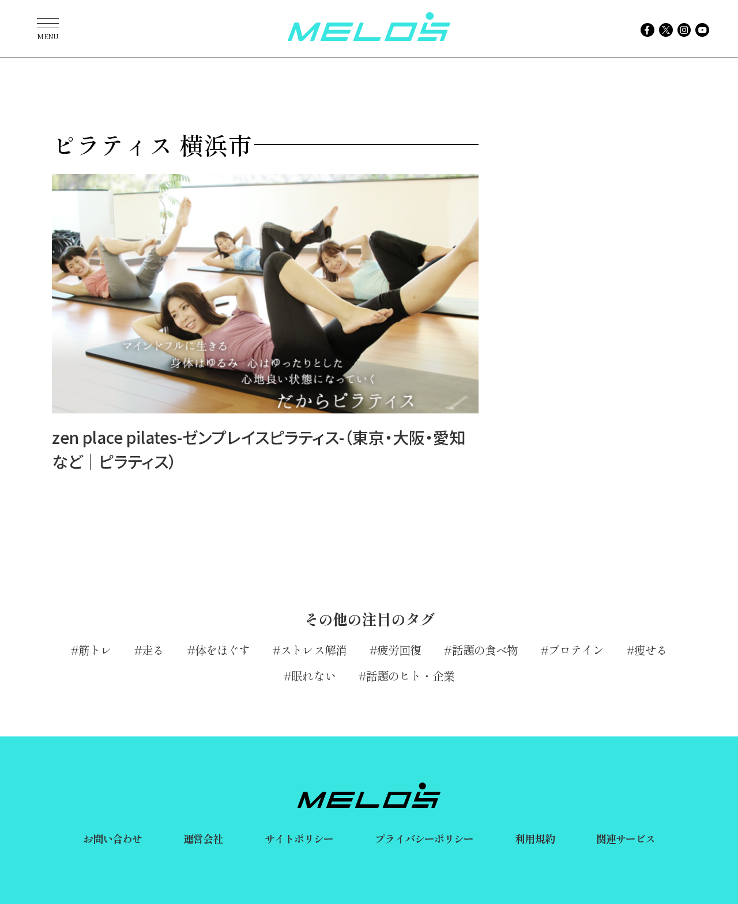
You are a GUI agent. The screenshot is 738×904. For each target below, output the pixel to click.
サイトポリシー (299, 838)
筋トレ (94, 649)
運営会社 (203, 838)
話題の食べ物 (485, 649)
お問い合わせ (112, 838)
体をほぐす (222, 649)
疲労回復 (399, 649)
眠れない (313, 675)
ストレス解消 (313, 649)
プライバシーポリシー (424, 838)
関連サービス (626, 838)
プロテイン (576, 649)
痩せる (650, 649)
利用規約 (534, 838)
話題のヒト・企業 (410, 675)
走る (153, 649)
